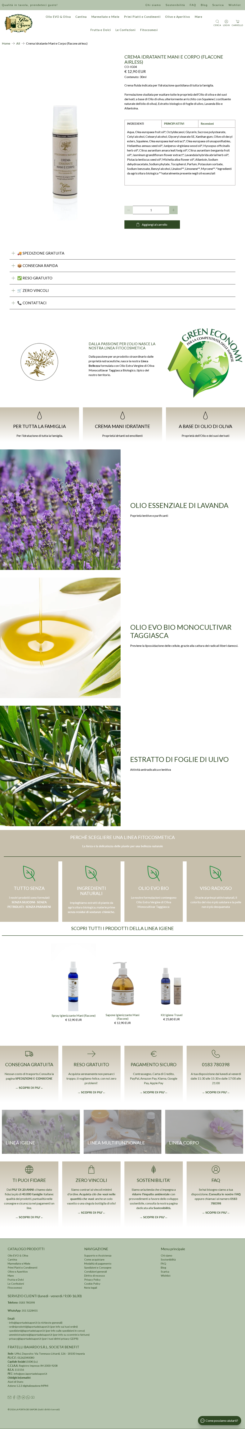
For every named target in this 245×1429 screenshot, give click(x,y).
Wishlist (235, 5)
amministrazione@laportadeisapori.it (30, 1334)
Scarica (218, 5)
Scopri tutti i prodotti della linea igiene (122, 928)
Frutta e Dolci (100, 30)
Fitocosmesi (149, 30)
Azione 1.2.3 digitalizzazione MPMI (28, 1385)
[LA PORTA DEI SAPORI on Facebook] (14, 1398)
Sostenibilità (175, 5)
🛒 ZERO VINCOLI (33, 290)
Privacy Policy (92, 1279)
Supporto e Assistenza (97, 1255)
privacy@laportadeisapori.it (25, 1338)
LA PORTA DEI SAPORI (26, 1409)
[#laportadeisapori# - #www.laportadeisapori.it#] (65, 137)
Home (6, 43)
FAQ (193, 5)
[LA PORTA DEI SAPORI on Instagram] (18, 1398)
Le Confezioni (125, 30)
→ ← (91, 1092)
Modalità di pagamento (97, 1263)
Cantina (81, 16)
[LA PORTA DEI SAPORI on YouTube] (32, 1398)
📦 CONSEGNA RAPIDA (37, 265)
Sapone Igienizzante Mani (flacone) (122, 1016)
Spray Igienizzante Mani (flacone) (74, 1015)
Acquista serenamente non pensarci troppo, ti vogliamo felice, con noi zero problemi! (91, 1078)
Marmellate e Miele (105, 16)
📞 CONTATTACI (32, 303)
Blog (204, 5)
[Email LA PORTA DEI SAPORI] (9, 1398)
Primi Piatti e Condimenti (142, 16)
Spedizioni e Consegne (97, 1267)
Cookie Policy (92, 1283)
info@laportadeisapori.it (23, 1322)
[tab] (143, 124)
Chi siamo (153, 5)
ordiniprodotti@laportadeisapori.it (29, 1326)
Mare (198, 16)
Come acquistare (94, 1259)
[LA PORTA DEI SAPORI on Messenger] (23, 1398)
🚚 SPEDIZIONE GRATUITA (40, 253)
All (18, 43)
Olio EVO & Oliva (58, 16)
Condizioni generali (95, 1271)
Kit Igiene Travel (171, 1015)
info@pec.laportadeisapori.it (30, 1373)
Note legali (90, 1287)
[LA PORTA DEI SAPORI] (18, 23)
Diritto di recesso (94, 1275)
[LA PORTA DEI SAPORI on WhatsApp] (28, 1398)
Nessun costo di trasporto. (22, 1074)
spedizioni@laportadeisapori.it (27, 1330)
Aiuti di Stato (15, 1381)
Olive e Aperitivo (177, 16)
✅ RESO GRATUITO (34, 278)
